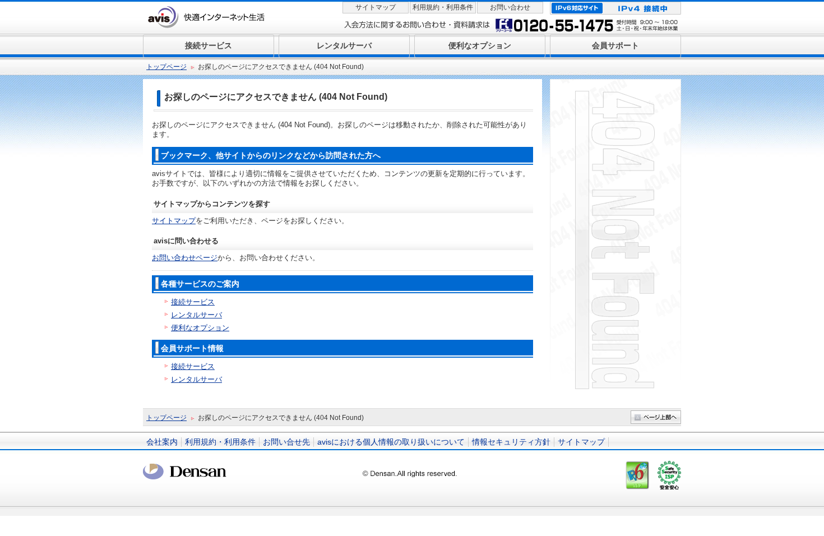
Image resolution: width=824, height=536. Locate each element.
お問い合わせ (510, 7)
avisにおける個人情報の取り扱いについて (391, 441)
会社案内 (162, 441)
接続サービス (193, 302)
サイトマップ (375, 7)
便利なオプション (200, 328)
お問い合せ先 (286, 441)
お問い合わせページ (184, 257)
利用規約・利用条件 (443, 7)
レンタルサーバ (196, 315)
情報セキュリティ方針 (511, 441)
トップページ (166, 67)
